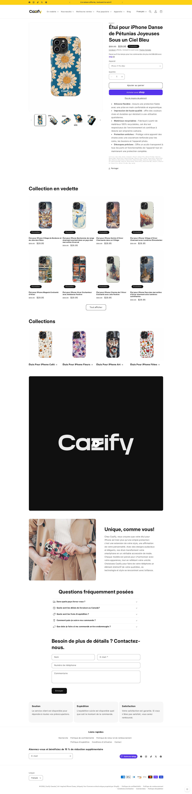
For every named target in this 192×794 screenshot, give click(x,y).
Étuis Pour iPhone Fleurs (76, 364)
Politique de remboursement (153, 786)
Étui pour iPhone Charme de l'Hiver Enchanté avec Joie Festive (111, 293)
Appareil (112, 61)
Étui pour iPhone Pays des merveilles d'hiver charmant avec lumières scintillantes (146, 294)
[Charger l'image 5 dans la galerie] (91, 120)
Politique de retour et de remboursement (114, 738)
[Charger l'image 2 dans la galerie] (53, 120)
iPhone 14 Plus (121, 160)
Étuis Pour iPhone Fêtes (143, 364)
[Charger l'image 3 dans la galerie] (66, 120)
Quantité (112, 72)
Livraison (112, 50)
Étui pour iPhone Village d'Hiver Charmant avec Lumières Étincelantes (146, 239)
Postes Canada (145, 50)
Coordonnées (140, 789)
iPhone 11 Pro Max (150, 156)
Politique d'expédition (80, 742)
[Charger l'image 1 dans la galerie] (40, 120)
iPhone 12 (157, 156)
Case (120, 156)
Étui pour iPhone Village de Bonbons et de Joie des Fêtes (45, 239)
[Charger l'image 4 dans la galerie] (78, 120)
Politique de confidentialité (82, 738)
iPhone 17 (155, 161)
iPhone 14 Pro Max (138, 160)
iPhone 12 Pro (120, 158)
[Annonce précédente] (69, 2)
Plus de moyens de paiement (136, 98)
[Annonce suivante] (122, 2)
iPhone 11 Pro (141, 156)
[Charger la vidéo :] (96, 443)
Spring (133, 163)
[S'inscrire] (70, 756)
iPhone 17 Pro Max (123, 163)
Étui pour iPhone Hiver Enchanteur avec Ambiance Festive (77, 293)
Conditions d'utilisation (102, 742)
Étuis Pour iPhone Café (42, 364)
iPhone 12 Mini (112, 158)
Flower (124, 156)
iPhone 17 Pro (114, 163)
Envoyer (59, 691)
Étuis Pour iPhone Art (108, 364)
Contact (118, 742)
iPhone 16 (124, 161)
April (116, 156)
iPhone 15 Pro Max (116, 161)
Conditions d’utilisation (125, 789)
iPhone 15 (145, 160)
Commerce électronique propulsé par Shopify (103, 786)
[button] (52, 11)
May (130, 163)
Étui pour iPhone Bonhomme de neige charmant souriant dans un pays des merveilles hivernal (78, 240)
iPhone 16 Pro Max (147, 161)
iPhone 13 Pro (151, 158)
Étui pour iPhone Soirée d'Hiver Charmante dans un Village (109, 239)
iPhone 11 (135, 156)
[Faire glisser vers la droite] (100, 120)
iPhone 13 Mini (144, 158)
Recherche (63, 738)
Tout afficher (96, 307)
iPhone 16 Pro (138, 161)
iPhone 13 (137, 158)
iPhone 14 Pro (129, 160)
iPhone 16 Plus (131, 161)
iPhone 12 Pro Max (129, 158)
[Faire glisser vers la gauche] (31, 120)
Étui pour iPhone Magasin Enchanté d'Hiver (44, 293)
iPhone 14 (114, 160)
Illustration (129, 156)
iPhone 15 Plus (152, 160)
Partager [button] (115, 168)
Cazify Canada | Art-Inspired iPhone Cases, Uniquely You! (66, 786)
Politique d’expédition (155, 789)
